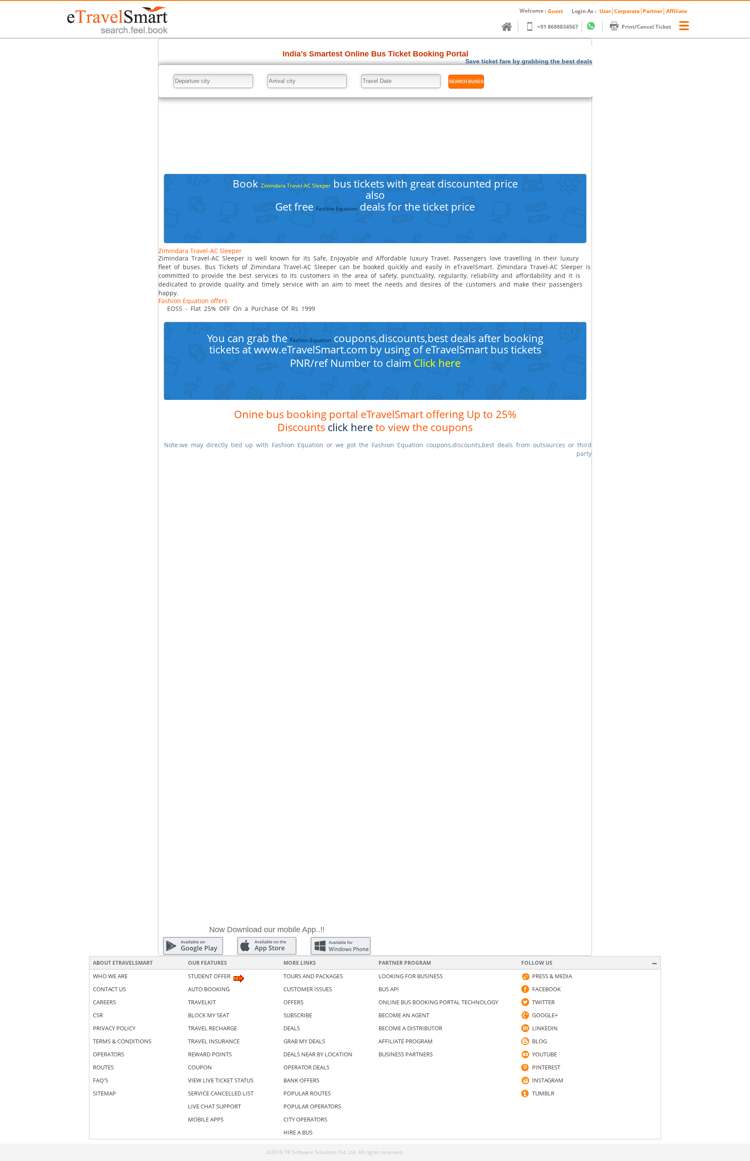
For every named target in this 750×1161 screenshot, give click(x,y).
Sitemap (104, 1093)
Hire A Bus (297, 1132)
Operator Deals (306, 1067)
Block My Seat (208, 1015)
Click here (437, 363)
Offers (293, 1002)
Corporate (627, 11)
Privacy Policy (114, 1028)
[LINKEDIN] (525, 1028)
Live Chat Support (214, 1106)
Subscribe (297, 1015)
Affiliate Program (405, 1041)
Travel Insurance (214, 1041)
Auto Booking (209, 989)
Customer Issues (307, 989)
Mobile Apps (206, 1119)
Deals (291, 1028)
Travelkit (202, 1002)
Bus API (388, 989)
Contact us (109, 989)
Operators (108, 1054)
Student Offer (209, 976)
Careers (104, 1002)
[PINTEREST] (525, 1067)
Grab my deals (304, 1041)
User (605, 11)
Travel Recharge (212, 1028)
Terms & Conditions (122, 1041)
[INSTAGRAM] (525, 1080)
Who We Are (110, 976)
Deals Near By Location (317, 1054)
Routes (103, 1067)
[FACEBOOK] (525, 989)
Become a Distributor (410, 1028)
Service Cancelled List (220, 1093)
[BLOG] (525, 1041)
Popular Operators (312, 1106)
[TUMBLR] (525, 1093)
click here (350, 427)
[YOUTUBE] (525, 1054)
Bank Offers (301, 1080)
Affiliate (676, 11)
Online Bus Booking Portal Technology (438, 1002)
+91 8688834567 (557, 26)
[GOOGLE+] (525, 1015)
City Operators (305, 1119)
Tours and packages (313, 976)
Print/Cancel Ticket (646, 26)
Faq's (100, 1080)
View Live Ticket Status (220, 1080)
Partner (652, 11)
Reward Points (210, 1054)
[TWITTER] (525, 1002)
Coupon (200, 1067)
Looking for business (410, 976)
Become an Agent (403, 1015)
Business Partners (405, 1054)
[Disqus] (375, 574)
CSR (98, 1015)
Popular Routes (307, 1093)
